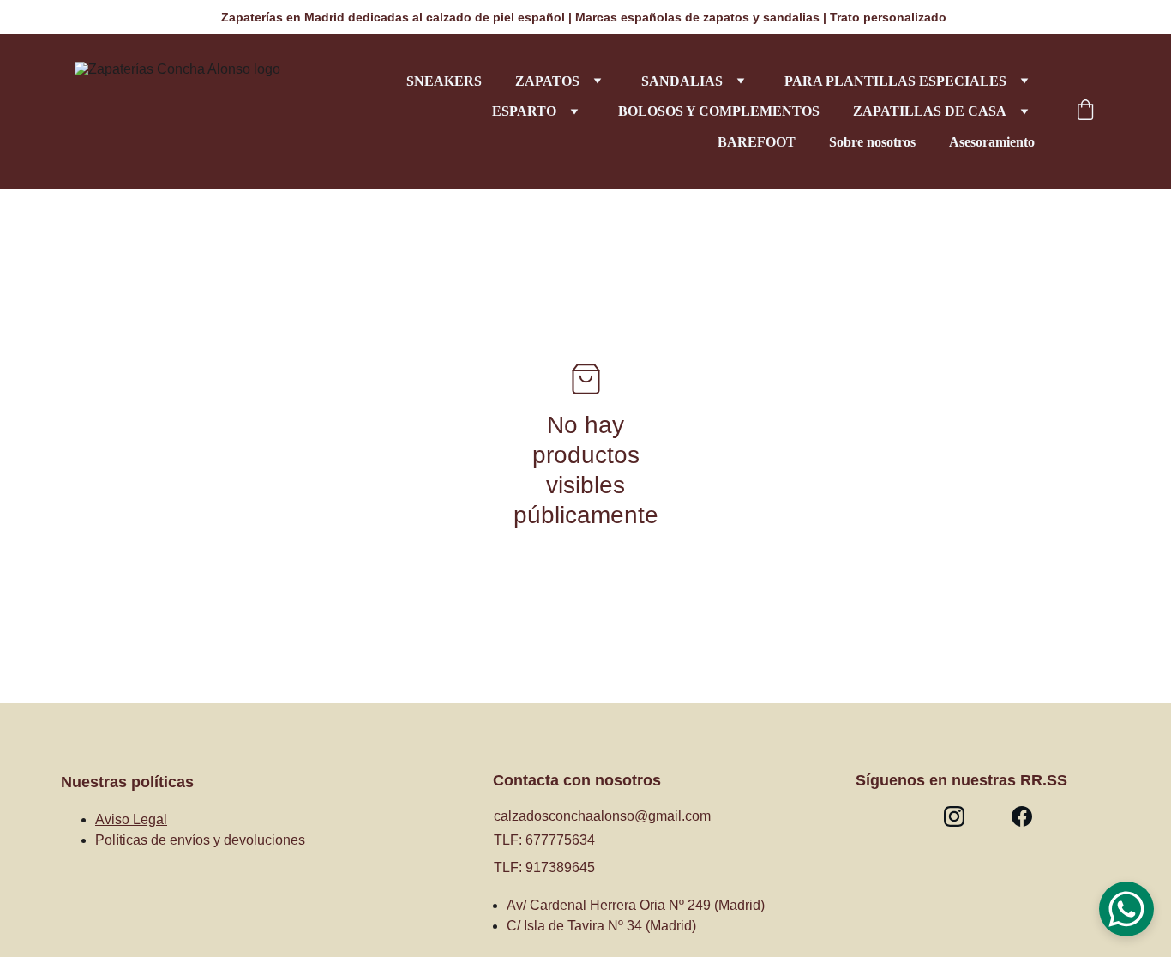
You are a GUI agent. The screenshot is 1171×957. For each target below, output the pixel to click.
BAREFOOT (757, 142)
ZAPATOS (547, 81)
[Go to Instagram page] (954, 816)
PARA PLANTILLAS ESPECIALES (895, 81)
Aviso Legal (131, 819)
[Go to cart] (1085, 111)
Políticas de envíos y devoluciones (200, 840)
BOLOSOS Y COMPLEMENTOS (719, 111)
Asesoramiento (992, 142)
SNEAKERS (444, 81)
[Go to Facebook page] (1022, 816)
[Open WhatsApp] (1126, 909)
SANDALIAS (682, 81)
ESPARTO (524, 111)
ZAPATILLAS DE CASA (929, 111)
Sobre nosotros (872, 142)
